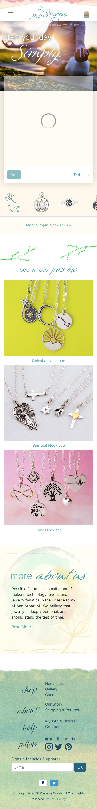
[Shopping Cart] (86, 14)
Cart (49, 694)
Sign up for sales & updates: (36, 759)
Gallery (51, 689)
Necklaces (54, 683)
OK (80, 767)
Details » (81, 174)
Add (14, 174)
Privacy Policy (56, 799)
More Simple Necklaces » (48, 225)
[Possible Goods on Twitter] (58, 746)
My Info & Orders (60, 721)
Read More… (23, 626)
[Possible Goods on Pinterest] (68, 746)
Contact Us (55, 726)
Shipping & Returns (62, 709)
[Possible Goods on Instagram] (49, 746)
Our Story (53, 704)
